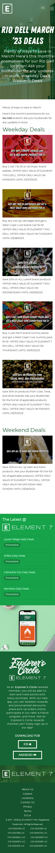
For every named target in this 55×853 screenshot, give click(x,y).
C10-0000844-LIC (16, 837)
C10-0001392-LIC (16, 833)
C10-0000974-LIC (16, 842)
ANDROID (26, 755)
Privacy (27, 806)
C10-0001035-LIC (16, 829)
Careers (27, 794)
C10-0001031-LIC (16, 846)
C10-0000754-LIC (38, 833)
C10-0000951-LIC (39, 842)
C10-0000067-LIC (38, 846)
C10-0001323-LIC (38, 829)
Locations (27, 798)
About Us (27, 789)
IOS (26, 744)
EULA (27, 815)
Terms (27, 811)
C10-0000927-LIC (39, 837)
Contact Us (27, 802)
